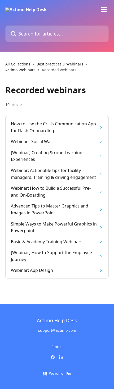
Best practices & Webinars (60, 64)
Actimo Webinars (20, 69)
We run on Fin (60, 373)
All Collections (17, 64)
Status (57, 346)
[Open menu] (104, 9)
